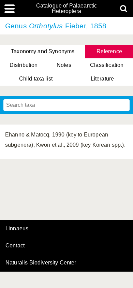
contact (15, 245)
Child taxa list (36, 79)
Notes (64, 65)
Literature (102, 79)
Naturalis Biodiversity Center (40, 262)
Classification (106, 65)
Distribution (24, 65)
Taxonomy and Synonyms (42, 51)
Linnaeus (16, 228)
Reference (109, 51)
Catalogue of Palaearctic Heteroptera (66, 8)
